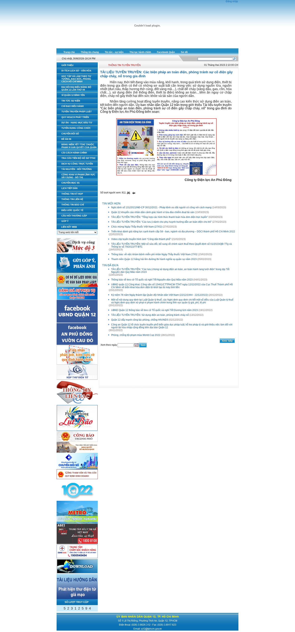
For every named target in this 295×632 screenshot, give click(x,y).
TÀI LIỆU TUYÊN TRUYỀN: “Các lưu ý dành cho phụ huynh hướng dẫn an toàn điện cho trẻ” (161, 221)
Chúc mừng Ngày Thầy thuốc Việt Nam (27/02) (136, 226)
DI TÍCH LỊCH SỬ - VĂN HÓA (76, 70)
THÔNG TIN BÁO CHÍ (72, 204)
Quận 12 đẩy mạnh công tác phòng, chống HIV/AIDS (139, 319)
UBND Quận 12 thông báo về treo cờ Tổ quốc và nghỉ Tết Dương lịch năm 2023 (154, 310)
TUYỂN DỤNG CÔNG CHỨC (76, 128)
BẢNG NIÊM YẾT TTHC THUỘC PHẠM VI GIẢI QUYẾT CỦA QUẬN (79, 145)
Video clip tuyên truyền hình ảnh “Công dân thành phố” (141, 239)
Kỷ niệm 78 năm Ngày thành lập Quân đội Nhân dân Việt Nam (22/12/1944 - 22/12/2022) (159, 295)
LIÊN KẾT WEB (69, 227)
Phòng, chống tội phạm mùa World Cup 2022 (135, 335)
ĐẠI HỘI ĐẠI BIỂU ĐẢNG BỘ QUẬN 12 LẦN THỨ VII (76, 88)
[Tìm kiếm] (234, 58)
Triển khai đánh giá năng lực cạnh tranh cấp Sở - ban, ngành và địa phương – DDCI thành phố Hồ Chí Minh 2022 (173, 231)
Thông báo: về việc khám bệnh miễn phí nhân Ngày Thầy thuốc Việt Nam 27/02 (154, 254)
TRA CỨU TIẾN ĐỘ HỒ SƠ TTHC (78, 158)
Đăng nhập (232, 1)
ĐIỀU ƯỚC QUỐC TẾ (72, 210)
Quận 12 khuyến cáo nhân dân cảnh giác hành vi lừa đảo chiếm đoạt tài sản (152, 212)
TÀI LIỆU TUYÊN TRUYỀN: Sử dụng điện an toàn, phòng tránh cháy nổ (150, 315)
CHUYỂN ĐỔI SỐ (70, 133)
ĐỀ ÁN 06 (66, 139)
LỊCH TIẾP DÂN (69, 188)
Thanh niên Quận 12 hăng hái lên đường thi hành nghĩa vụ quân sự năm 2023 (154, 259)
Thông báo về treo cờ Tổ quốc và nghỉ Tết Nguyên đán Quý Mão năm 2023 (152, 279)
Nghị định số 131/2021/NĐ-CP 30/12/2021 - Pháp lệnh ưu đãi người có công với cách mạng (161, 207)
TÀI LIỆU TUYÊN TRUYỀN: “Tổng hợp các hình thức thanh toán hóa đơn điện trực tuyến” (159, 217)
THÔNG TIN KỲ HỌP (72, 194)
